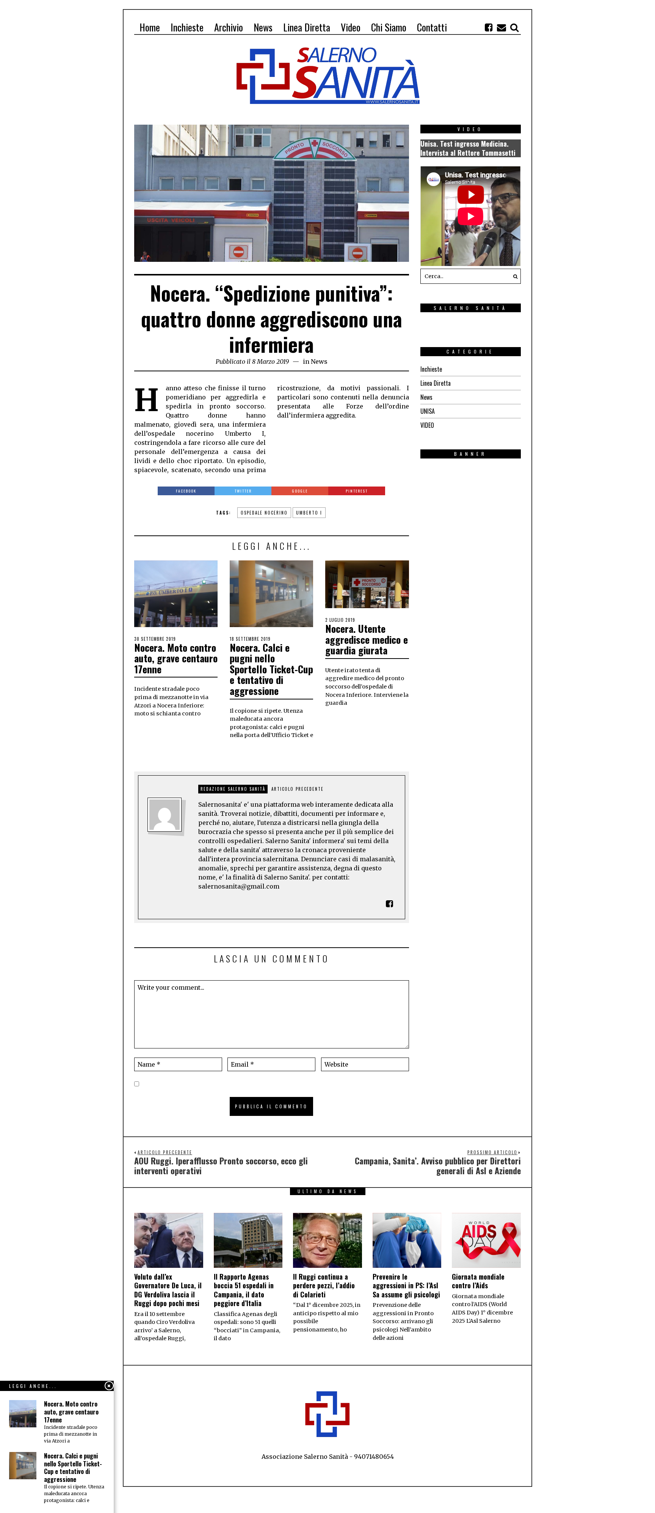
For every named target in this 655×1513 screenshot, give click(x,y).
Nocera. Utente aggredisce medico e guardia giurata (366, 639)
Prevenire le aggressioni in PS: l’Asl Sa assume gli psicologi (406, 1285)
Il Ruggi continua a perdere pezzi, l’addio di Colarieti (324, 1285)
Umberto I (309, 513)
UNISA (427, 411)
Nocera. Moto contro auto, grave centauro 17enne (176, 658)
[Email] (501, 27)
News (319, 361)
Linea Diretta (435, 383)
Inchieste (431, 369)
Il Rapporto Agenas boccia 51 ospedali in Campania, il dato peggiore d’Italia (244, 1290)
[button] (513, 276)
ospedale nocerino (264, 513)
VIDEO (427, 425)
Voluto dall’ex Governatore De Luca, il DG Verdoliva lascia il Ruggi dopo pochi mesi (168, 1290)
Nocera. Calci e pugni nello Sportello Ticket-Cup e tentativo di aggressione (271, 669)
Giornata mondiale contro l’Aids (478, 1281)
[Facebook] (488, 27)
